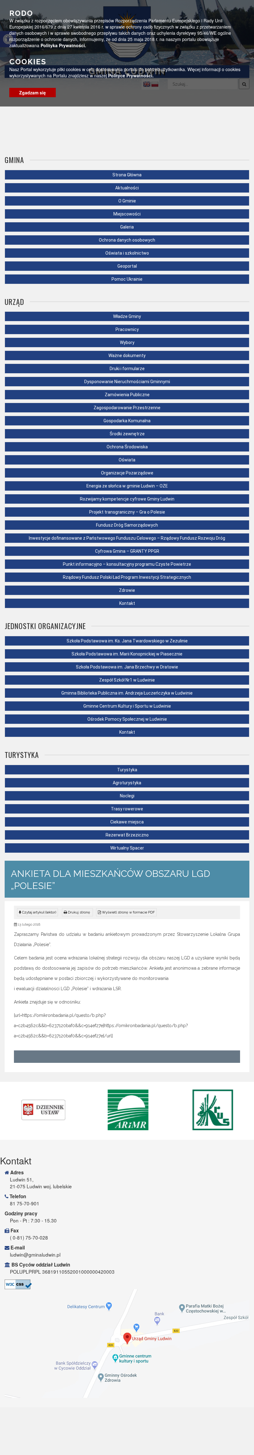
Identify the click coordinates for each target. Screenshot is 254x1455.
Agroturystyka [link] (127, 782)
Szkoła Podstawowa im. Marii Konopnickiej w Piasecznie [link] (127, 653)
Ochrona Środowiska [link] (127, 446)
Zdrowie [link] (127, 590)
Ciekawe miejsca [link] (127, 821)
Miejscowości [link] (127, 213)
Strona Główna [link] (127, 174)
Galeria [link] (127, 226)
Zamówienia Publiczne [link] (127, 394)
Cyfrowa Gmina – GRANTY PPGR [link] (127, 551)
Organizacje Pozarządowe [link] (127, 472)
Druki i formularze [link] (127, 368)
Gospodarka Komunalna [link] (127, 420)
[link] (77, 912)
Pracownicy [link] (127, 329)
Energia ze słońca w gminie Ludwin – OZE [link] (127, 485)
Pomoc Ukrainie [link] (127, 279)
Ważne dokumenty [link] (127, 355)
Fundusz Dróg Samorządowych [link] (127, 525)
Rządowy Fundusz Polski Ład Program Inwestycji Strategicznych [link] (127, 577)
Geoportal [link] (127, 266)
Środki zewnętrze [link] (127, 433)
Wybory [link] (127, 342)
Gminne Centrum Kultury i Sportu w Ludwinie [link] (127, 706)
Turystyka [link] (127, 769)
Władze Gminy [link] (127, 316)
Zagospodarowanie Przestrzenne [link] (127, 407)
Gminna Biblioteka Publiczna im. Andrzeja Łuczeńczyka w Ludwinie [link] (127, 693)
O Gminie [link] (127, 200)
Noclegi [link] (127, 795)
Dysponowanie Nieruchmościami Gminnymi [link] (127, 381)
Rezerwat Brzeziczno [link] (127, 834)
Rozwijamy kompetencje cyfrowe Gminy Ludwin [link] (127, 498)
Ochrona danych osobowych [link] (127, 240)
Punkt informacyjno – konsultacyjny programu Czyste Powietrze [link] (127, 564)
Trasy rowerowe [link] (127, 808)
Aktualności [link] (127, 187)
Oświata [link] (127, 459)
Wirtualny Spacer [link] (127, 847)
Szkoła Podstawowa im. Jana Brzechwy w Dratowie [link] (127, 666)
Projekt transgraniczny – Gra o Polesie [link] (127, 512)
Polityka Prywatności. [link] (63, 45)
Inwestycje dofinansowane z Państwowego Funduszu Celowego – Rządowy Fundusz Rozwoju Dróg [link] (127, 538)
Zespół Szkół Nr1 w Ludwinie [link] (127, 680)
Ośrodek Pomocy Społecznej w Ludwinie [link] (127, 719)
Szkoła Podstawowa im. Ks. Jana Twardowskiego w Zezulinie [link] (127, 640)
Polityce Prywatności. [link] (131, 75)
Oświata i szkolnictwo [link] (127, 253)
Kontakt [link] (127, 603)
